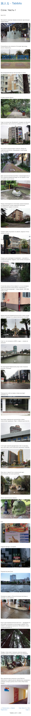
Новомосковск (5, 708)
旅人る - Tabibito (11, 3)
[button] (3, 163)
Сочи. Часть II (22, 708)
